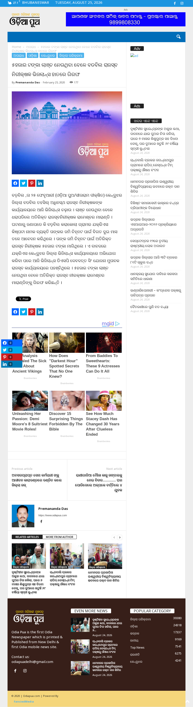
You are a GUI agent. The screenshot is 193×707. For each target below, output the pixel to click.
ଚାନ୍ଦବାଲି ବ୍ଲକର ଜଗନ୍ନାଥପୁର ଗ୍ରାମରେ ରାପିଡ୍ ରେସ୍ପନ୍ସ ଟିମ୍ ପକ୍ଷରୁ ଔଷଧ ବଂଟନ (63, 578)
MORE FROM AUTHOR (59, 537)
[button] (178, 37)
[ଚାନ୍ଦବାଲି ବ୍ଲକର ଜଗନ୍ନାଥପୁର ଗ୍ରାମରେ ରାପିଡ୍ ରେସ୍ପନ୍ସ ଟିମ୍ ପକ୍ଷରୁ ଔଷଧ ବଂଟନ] (67, 556)
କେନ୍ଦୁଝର (48, 55)
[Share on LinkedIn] (40, 183)
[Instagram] (182, 3)
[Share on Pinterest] (31, 183)
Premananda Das (28, 82)
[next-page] (119, 537)
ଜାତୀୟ (134, 640)
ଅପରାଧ (31, 47)
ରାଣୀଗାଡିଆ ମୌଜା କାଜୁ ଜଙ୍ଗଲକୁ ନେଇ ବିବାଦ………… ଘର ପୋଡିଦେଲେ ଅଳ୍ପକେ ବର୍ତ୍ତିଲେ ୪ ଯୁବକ (98, 482)
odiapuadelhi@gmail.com (32, 661)
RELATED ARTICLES (27, 537)
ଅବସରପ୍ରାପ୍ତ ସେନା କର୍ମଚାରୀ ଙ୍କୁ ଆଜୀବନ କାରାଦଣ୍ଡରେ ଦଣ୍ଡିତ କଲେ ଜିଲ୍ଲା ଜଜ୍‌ (37, 480)
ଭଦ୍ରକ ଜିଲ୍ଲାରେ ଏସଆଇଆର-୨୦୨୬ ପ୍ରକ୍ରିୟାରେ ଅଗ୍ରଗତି (153, 224)
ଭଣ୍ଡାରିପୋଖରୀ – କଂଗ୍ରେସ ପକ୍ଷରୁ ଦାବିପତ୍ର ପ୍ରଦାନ (155, 292)
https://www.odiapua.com (52, 515)
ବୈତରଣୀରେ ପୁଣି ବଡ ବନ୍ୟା (149, 306)
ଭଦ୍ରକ (134, 633)
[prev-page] (114, 537)
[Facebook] (174, 3)
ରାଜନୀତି (135, 654)
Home (16, 47)
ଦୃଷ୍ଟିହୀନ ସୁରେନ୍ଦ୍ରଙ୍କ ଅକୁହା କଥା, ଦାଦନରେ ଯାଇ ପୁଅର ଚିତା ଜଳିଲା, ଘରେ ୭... (107, 625)
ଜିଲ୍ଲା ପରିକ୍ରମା (70, 55)
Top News (137, 647)
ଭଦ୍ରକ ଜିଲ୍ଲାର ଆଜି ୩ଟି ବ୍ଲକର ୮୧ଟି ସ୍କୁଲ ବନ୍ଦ (153, 259)
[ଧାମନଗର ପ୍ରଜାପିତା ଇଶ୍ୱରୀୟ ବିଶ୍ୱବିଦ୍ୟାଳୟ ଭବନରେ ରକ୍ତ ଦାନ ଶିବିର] (105, 556)
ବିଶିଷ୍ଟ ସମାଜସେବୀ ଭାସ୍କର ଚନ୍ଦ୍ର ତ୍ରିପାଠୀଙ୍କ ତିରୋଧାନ (154, 205)
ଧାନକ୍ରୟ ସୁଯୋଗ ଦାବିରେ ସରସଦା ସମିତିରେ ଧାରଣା (153, 276)
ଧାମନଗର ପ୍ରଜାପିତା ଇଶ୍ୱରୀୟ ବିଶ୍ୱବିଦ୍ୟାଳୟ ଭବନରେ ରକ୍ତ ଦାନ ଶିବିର (104, 576)
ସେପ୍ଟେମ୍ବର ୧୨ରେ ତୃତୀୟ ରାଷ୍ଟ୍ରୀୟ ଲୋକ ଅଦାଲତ (149, 243)
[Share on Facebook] (15, 183)
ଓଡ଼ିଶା (32, 55)
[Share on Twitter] (23, 183)
